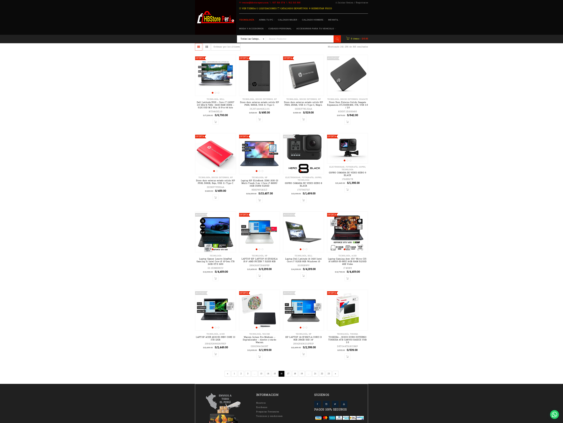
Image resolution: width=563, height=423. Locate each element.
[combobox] (251, 39)
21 (315, 374)
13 (261, 374)
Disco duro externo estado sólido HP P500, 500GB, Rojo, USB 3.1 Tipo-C (215, 182)
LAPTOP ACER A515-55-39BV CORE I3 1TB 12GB (215, 338)
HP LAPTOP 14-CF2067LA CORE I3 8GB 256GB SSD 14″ (303, 338)
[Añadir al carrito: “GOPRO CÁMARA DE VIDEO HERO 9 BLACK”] (347, 189)
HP (275, 99)
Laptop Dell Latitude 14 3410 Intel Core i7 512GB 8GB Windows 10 (303, 260)
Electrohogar (293, 177)
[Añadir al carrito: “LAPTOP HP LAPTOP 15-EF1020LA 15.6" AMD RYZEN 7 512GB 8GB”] (259, 275)
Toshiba (354, 334)
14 (268, 374)
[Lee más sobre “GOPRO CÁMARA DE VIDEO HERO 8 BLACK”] (303, 200)
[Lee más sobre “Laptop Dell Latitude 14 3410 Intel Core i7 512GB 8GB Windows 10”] (303, 275)
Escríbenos (261, 407)
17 (288, 374)
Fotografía (308, 177)
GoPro (318, 177)
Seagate (363, 99)
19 (302, 374)
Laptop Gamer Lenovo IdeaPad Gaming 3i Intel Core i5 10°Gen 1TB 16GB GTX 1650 (215, 261)
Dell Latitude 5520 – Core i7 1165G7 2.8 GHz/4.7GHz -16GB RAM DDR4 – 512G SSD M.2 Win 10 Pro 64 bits (215, 105)
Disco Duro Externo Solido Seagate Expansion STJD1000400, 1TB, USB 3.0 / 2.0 (347, 105)
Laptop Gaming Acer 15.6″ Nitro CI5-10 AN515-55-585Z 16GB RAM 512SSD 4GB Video (347, 261)
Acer (354, 256)
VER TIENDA (248, 8)
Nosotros (261, 403)
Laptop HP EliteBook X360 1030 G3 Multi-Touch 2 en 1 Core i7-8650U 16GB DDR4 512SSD (259, 183)
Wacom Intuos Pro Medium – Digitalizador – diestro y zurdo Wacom (259, 339)
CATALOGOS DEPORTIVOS (293, 8)
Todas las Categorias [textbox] (252, 39)
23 (329, 374)
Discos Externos (264, 99)
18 (295, 374)
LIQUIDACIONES (267, 8)
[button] (554, 414)
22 (322, 374)
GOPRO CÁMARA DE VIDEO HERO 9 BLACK (347, 174)
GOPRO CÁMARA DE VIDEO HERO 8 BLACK (303, 184)
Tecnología (212, 99)
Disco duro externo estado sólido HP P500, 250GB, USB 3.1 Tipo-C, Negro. (303, 104)
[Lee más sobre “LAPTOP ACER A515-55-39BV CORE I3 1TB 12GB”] (215, 354)
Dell (222, 99)
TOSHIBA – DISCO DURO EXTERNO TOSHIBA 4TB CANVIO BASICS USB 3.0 (347, 339)
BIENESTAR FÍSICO (321, 8)
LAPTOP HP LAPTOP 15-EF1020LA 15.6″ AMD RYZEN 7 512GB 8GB (259, 260)
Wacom (266, 334)
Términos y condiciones (269, 416)
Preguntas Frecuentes (267, 412)
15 (275, 374)
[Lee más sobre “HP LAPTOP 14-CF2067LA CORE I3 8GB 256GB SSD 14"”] (303, 354)
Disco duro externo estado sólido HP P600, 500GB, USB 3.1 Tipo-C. (259, 104)
